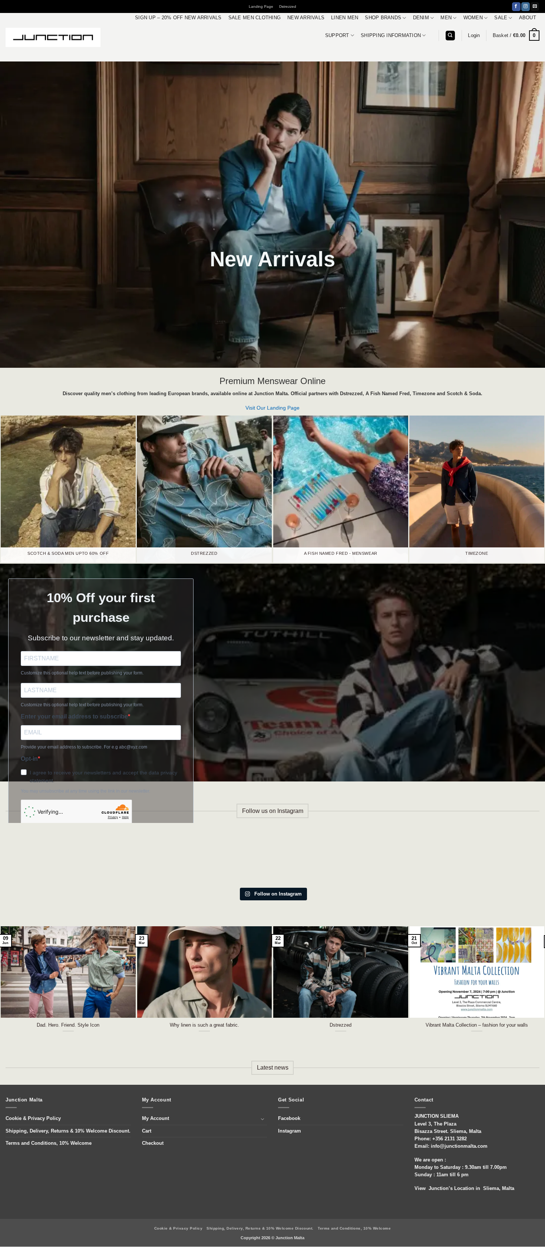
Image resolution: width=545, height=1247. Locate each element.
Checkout (153, 1143)
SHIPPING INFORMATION (391, 35)
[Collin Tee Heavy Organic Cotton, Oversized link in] (135, 857)
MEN (446, 17)
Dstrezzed (287, 6)
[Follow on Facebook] (516, 6)
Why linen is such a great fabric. (204, 1025)
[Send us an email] (535, 6)
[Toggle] (262, 1119)
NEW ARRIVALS (305, 17)
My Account (155, 1118)
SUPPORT (337, 35)
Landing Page (261, 6)
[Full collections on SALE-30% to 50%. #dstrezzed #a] (318, 857)
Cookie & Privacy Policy (33, 1118)
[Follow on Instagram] (525, 6)
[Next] (524, 966)
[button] (474, 35)
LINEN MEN (344, 17)
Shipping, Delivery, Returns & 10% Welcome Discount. (68, 1131)
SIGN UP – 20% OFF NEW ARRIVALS (178, 17)
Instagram (289, 1131)
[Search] (450, 35)
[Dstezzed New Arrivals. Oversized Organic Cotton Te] (501, 857)
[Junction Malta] (53, 37)
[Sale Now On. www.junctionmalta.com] (227, 857)
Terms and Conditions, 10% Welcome (49, 1143)
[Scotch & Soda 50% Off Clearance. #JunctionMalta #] (410, 857)
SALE (500, 17)
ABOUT (527, 17)
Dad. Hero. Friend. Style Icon (68, 1025)
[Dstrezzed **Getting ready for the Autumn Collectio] (44, 857)
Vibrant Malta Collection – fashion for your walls (477, 1025)
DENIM (421, 17)
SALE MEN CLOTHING (254, 17)
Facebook (289, 1118)
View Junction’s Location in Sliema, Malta (464, 1188)
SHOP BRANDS (383, 17)
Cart (146, 1131)
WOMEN (473, 17)
